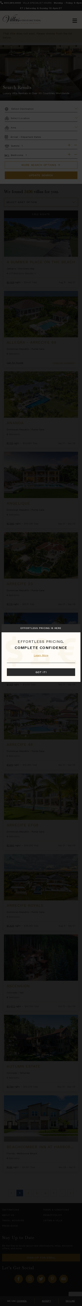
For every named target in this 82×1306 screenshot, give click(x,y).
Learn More (41, 655)
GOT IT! (41, 672)
